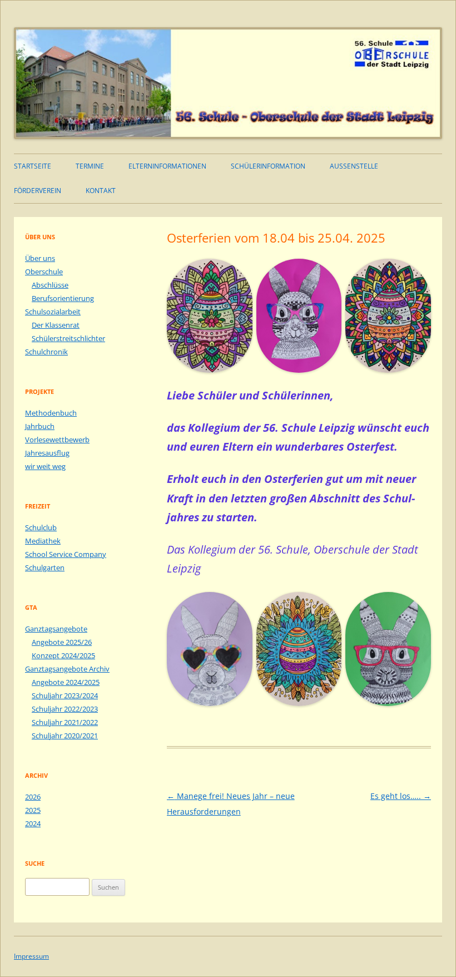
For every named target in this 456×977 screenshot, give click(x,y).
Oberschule (44, 272)
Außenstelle (354, 166)
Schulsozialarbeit (53, 312)
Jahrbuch (39, 426)
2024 (33, 823)
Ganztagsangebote (56, 629)
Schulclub (41, 527)
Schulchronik (46, 352)
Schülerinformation (268, 166)
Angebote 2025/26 (62, 642)
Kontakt (101, 190)
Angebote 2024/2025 (66, 682)
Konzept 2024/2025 (63, 655)
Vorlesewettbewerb (57, 440)
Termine (90, 166)
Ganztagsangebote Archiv (67, 669)
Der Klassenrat (56, 325)
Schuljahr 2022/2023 (65, 709)
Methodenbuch (51, 413)
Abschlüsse (50, 285)
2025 (33, 810)
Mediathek (43, 541)
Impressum (31, 956)
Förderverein (37, 190)
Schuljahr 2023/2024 (65, 695)
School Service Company (65, 554)
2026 (33, 797)
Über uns (40, 258)
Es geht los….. (400, 796)
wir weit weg (45, 466)
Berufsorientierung (63, 298)
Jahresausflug (47, 453)
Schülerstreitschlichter (68, 338)
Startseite (32, 166)
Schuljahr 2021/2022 (65, 722)
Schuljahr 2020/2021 (65, 736)
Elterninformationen (167, 166)
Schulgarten (45, 567)
